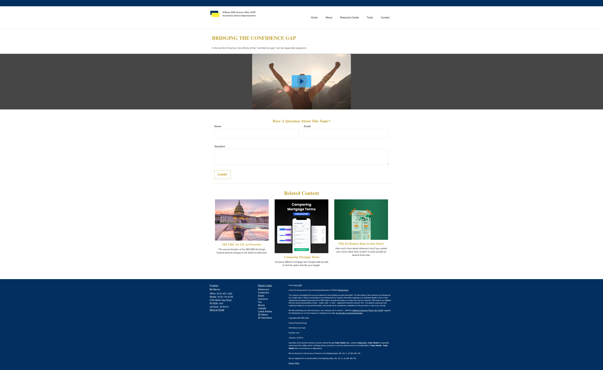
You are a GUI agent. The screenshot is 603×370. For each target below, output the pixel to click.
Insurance (263, 298)
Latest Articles (265, 311)
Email (307, 126)
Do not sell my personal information (349, 313)
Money (261, 305)
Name (217, 126)
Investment (263, 292)
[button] (329, 17)
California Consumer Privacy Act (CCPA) (367, 310)
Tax (260, 301)
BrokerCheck (343, 290)
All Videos (263, 314)
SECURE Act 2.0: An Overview (241, 244)
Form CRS (298, 285)
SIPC (365, 342)
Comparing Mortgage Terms (301, 257)
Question (219, 146)
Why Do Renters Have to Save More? (361, 243)
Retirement (263, 289)
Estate (261, 295)
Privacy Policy (294, 363)
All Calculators (265, 317)
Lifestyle (262, 308)
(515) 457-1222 (381, 3)
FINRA (360, 342)
